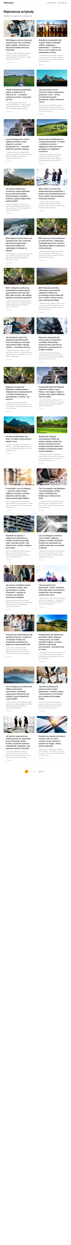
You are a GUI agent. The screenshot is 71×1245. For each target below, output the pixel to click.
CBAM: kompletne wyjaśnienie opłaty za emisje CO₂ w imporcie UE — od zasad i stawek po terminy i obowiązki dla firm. (18, 95)
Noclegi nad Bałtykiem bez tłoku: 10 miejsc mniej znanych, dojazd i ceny (19, 438)
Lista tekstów (51, 3)
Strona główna (62, 3)
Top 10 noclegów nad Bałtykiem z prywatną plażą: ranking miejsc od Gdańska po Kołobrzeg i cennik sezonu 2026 (52, 493)
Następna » (41, 771)
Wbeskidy (9, 2)
